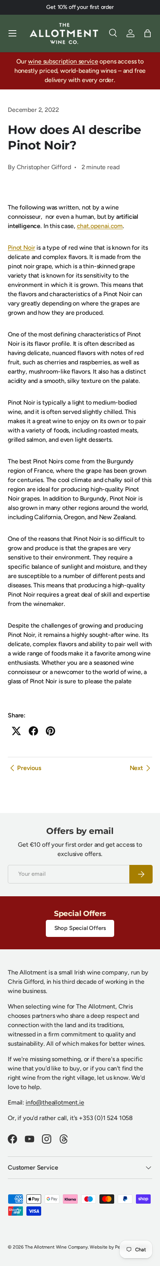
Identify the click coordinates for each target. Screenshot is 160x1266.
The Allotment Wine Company (56, 1247)
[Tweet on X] (16, 730)
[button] (147, 33)
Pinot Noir (21, 247)
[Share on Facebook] (33, 730)
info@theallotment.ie (55, 1102)
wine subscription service (63, 61)
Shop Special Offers (80, 928)
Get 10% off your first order (80, 6)
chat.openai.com (100, 226)
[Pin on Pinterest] (50, 730)
